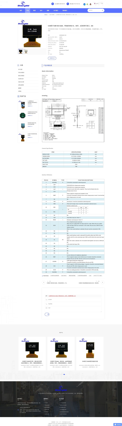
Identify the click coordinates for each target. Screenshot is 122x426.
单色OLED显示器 (72, 275)
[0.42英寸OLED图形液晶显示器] (22, 137)
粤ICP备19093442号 (66, 422)
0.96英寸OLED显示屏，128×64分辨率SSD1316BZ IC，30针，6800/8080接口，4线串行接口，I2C (32, 362)
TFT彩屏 (46, 403)
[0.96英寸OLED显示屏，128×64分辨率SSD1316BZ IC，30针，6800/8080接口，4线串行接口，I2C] (32, 348)
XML (57, 422)
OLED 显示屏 (51, 14)
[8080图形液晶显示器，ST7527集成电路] (22, 126)
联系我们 (65, 10)
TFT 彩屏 (20, 69)
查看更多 (29, 106)
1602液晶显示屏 (63, 409)
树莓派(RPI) (21, 85)
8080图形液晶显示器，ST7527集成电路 (32, 123)
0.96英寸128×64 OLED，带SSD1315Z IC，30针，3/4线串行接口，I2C (62, 296)
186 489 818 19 (61, 4)
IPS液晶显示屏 (63, 407)
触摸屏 (19, 88)
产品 (27, 10)
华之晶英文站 (70, 425)
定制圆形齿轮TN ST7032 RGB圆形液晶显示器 (32, 112)
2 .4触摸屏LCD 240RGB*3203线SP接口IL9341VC (32, 103)
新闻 (34, 10)
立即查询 (51, 58)
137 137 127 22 (76, 4)
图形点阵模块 (21, 76)
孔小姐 (56, 4)
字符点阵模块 (21, 72)
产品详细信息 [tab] (48, 65)
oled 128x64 (63, 275)
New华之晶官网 (55, 425)
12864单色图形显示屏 (64, 412)
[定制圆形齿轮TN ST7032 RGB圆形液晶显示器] (22, 115)
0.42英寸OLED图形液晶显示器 (32, 134)
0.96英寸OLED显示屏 (55, 275)
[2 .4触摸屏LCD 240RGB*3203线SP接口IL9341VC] (22, 105)
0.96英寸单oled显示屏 (82, 275)
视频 (48, 10)
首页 (21, 10)
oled (90, 275)
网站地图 (53, 422)
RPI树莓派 (46, 412)
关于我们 (56, 10)
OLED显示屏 (46, 409)
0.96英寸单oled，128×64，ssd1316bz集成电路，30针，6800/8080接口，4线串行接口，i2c (61, 362)
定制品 (19, 91)
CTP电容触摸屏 (63, 403)
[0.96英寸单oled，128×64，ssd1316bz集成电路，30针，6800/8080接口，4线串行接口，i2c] (61, 348)
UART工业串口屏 (63, 414)
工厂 (60, 422)
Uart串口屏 (20, 79)
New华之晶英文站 (63, 425)
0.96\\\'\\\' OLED (98, 275)
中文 (102, 3)
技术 (41, 10)
